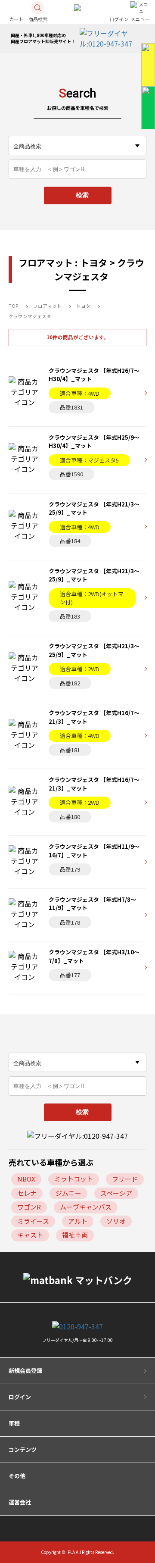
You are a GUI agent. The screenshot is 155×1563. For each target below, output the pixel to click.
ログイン (20, 1397)
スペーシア (116, 1192)
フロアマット (47, 306)
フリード (125, 1178)
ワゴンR (29, 1206)
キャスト (30, 1234)
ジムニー (68, 1192)
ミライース (33, 1220)
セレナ (27, 1192)
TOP (14, 306)
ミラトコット (73, 1178)
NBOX (26, 1178)
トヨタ (83, 306)
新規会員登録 (25, 1370)
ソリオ (116, 1220)
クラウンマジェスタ (30, 316)
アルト (77, 1220)
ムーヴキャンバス (86, 1206)
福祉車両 (75, 1234)
